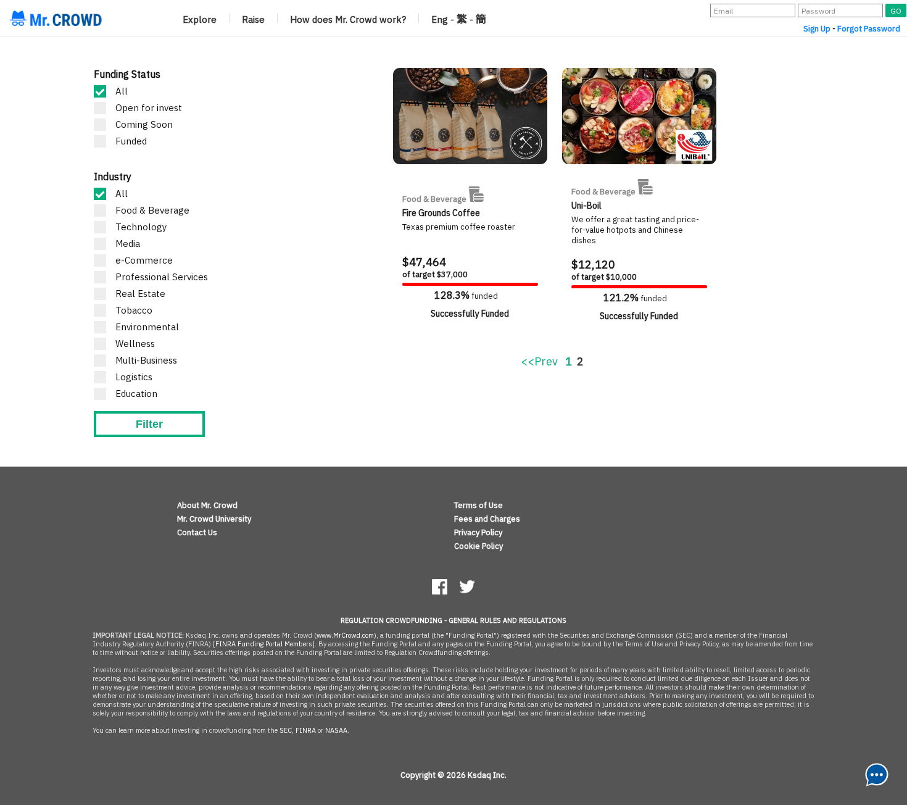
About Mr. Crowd (207, 505)
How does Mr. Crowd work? (348, 19)
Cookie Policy (478, 546)
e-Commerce (144, 260)
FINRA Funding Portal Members (263, 644)
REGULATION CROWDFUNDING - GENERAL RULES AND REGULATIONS (453, 620)
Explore (200, 19)
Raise (253, 19)
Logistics (133, 377)
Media (127, 243)
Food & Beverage (152, 210)
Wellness (135, 343)
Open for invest (148, 108)
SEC (286, 730)
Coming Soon (144, 124)
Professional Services (161, 277)
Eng (439, 19)
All (121, 91)
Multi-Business (146, 360)
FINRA (306, 730)
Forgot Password (868, 28)
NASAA (336, 730)
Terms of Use (478, 505)
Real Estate (140, 293)
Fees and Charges (487, 519)
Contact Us (197, 532)
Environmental (147, 327)
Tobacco (133, 310)
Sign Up (816, 28)
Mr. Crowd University (214, 519)
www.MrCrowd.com (345, 635)
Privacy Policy (478, 532)
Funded (131, 141)
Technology (141, 227)
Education (136, 393)
